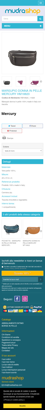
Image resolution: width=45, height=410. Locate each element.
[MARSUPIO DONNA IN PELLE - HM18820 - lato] (21, 81)
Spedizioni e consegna (11, 340)
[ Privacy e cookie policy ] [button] (14, 400)
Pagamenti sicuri (8, 342)
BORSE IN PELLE (9, 325)
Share (33, 125)
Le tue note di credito (10, 364)
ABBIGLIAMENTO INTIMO (13, 323)
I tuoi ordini (6, 359)
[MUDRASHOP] (22, 11)
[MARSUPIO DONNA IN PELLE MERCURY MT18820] (32, 228)
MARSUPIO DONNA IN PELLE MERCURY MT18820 (31, 243)
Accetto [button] (23, 406)
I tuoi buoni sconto (9, 372)
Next (41, 81)
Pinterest (13, 130)
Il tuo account (9, 355)
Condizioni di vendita (10, 337)
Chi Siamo (6, 334)
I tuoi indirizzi (7, 367)
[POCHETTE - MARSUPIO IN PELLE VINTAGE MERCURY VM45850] (11, 228)
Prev (4, 81)
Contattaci (6, 350)
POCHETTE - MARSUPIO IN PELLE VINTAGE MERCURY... (11, 243)
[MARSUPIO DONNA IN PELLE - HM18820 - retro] (35, 81)
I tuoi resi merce (8, 361)
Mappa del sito (8, 347)
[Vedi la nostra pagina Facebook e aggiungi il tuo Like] (16, 299)
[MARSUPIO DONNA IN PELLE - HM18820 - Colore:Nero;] (7, 81)
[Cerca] (40, 18)
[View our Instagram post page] (24, 299)
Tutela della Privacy (10, 345)
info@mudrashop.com (13, 385)
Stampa (9, 138)
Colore (6, 146)
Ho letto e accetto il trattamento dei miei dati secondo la (22, 267)
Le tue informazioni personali (13, 369)
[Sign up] (40, 279)
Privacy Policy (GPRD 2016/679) (15, 268)
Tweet (12, 125)
